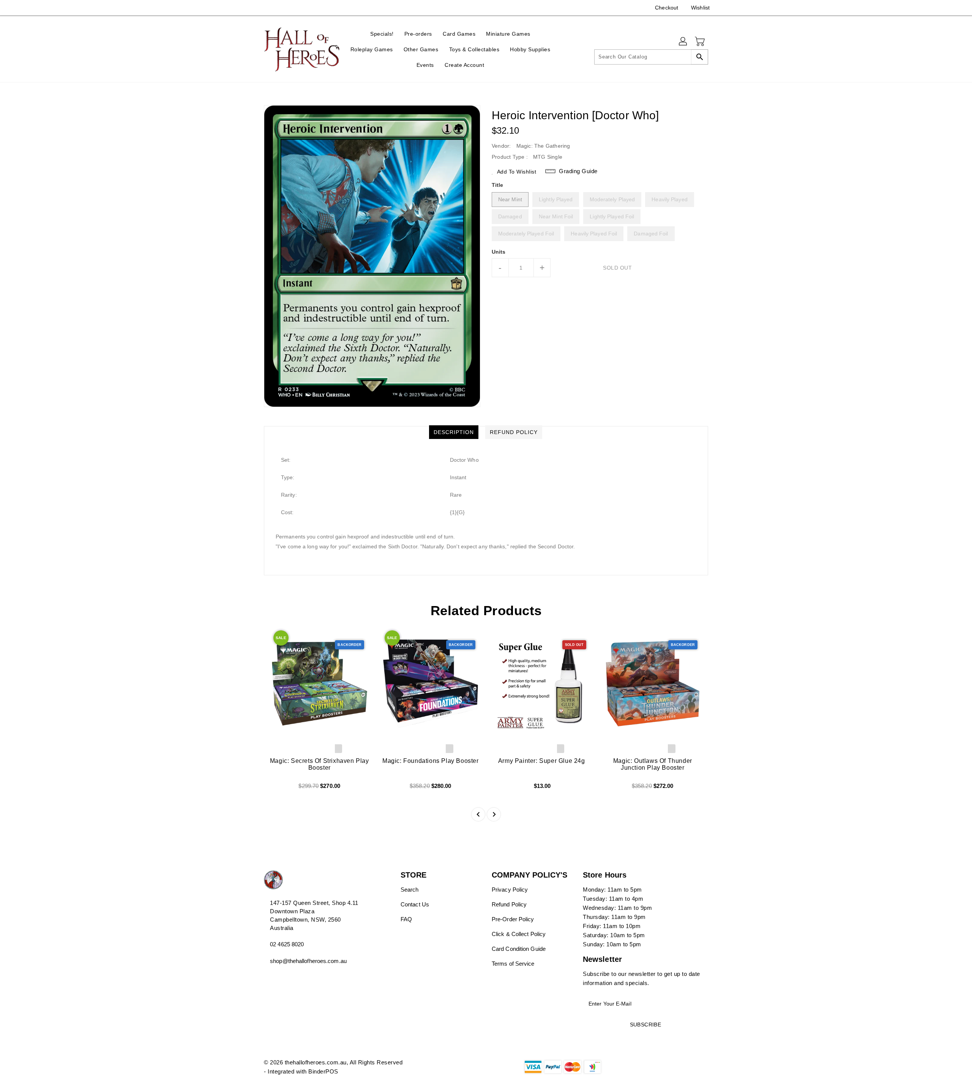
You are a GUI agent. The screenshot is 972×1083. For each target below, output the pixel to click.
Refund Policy (509, 904)
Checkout (666, 8)
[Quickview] (276, 788)
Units (499, 251)
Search (410, 889)
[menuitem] (382, 33)
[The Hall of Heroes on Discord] (267, 7)
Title (497, 185)
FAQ (406, 919)
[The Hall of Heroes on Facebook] (253, 7)
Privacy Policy (510, 889)
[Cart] (700, 41)
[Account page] (683, 41)
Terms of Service (513, 963)
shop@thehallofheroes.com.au (308, 961)
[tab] (453, 432)
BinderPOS (323, 1071)
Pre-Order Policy (513, 919)
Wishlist (700, 8)
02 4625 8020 (287, 944)
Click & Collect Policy (519, 934)
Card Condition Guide (519, 949)
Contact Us (415, 904)
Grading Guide (578, 171)
